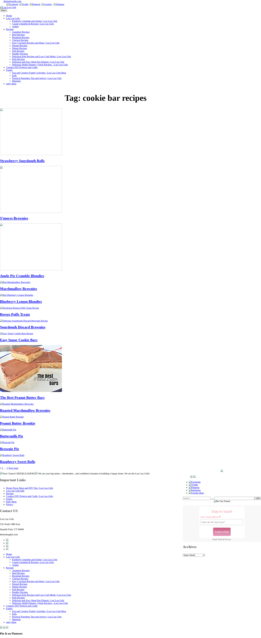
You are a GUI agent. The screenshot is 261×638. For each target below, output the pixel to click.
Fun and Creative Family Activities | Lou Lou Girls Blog (39, 73)
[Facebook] (12, 4)
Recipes (10, 29)
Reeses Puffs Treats (15, 314)
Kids (14, 75)
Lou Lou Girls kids (15, 491)
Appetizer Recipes (21, 32)
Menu (3, 10)
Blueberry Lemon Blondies (21, 301)
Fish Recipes (18, 51)
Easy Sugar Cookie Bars (18, 340)
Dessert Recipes (19, 45)
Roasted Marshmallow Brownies (25, 410)
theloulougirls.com (12, 1)
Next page (13, 468)
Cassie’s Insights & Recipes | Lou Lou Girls (33, 24)
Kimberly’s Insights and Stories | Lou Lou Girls (34, 21)
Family (9, 70)
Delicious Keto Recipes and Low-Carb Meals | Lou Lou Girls (41, 56)
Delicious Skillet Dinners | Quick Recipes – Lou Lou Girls (40, 64)
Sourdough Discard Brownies (22, 327)
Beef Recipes (18, 34)
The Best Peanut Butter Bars (22, 398)
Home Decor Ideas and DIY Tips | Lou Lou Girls (29, 488)
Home (9, 15)
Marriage (16, 81)
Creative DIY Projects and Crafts (21, 67)
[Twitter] (24, 4)
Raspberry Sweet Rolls (17, 462)
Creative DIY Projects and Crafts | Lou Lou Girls (29, 496)
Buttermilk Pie (11, 436)
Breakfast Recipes (20, 37)
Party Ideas (11, 501)
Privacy (228, 539)
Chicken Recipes (20, 40)
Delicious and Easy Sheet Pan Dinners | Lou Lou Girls (38, 62)
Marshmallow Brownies (18, 289)
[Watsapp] (58, 4)
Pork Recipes (18, 59)
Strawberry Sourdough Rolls (22, 161)
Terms (220, 539)
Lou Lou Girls (13, 18)
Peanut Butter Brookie (17, 423)
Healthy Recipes (20, 53)
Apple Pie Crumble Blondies (22, 276)
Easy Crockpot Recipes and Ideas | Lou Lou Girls (36, 43)
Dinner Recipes (19, 48)
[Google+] (47, 4)
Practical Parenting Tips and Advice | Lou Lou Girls (36, 78)
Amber (15, 26)
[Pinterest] (35, 4)
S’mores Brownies (14, 218)
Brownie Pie (9, 449)
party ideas (11, 83)
